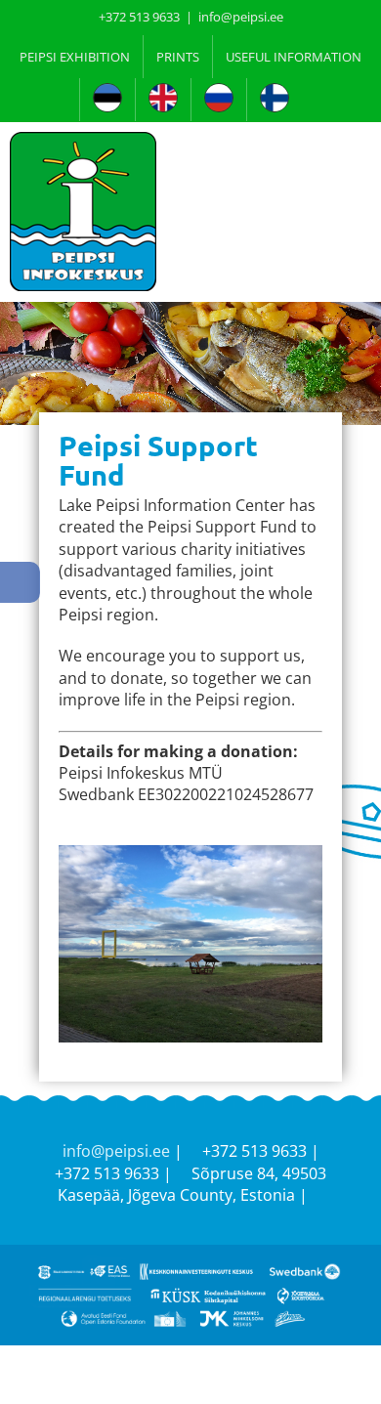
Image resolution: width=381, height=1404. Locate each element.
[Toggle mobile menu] (363, 157)
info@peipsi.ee (240, 16)
